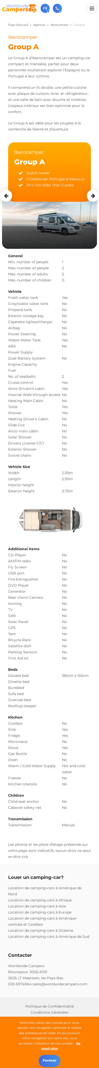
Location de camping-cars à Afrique (40, 900)
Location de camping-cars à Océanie (40, 930)
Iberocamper (59, 25)
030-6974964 (19, 984)
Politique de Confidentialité (49, 1006)
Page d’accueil (18, 25)
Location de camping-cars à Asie (37, 906)
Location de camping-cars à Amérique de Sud (48, 936)
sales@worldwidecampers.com (60, 984)
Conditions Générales (49, 1012)
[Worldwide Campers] (19, 8)
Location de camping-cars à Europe (39, 912)
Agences (39, 25)
